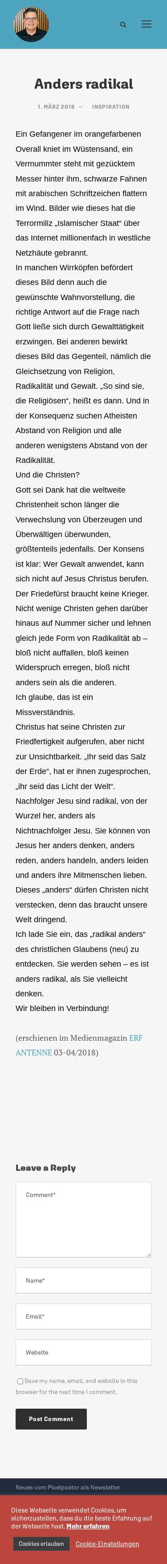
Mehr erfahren (88, 1526)
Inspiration (111, 107)
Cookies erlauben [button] (41, 1543)
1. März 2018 (56, 107)
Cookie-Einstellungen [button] (107, 1544)
